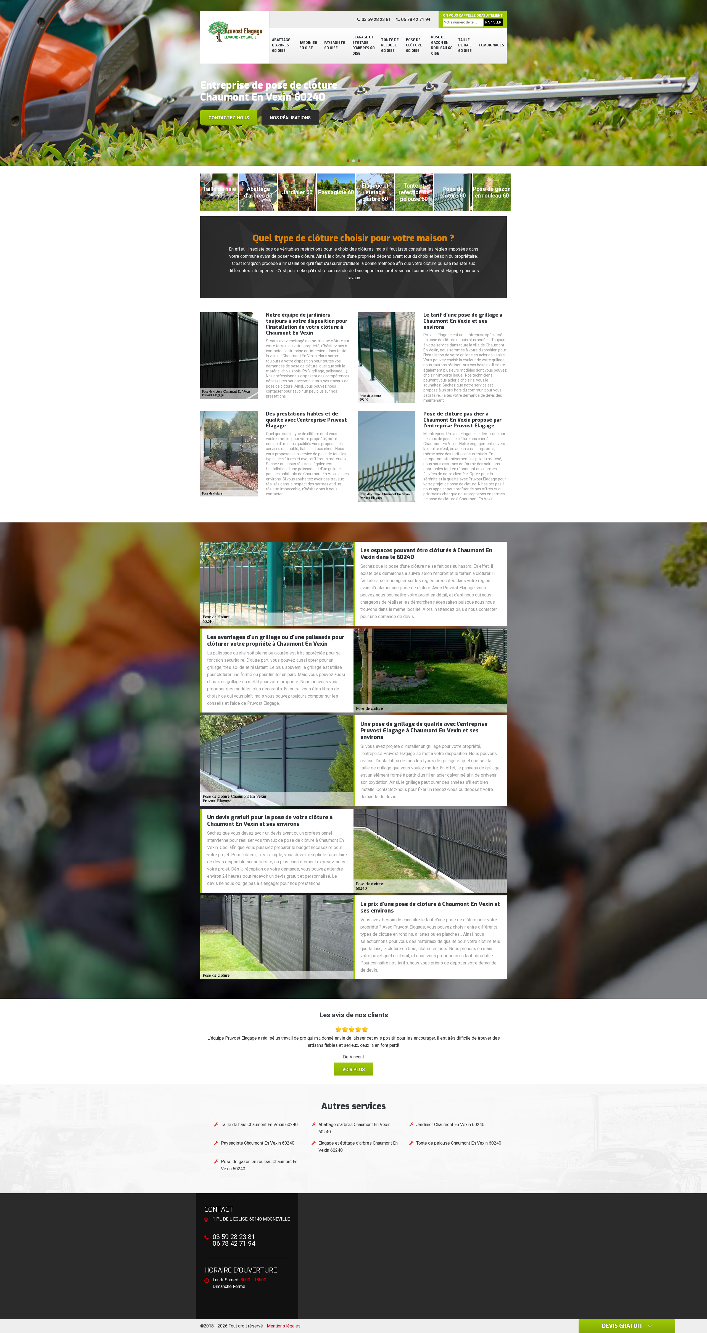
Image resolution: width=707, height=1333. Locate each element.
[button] (348, 161)
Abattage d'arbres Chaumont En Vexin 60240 (354, 1128)
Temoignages (491, 45)
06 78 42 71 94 (415, 19)
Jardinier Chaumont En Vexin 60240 (450, 1124)
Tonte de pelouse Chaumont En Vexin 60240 (458, 1143)
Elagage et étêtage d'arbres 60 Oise (363, 45)
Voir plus (353, 1069)
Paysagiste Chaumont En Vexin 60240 (257, 1143)
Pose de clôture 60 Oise (414, 45)
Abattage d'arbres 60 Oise (281, 45)
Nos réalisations (290, 117)
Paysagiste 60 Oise (334, 46)
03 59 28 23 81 (375, 19)
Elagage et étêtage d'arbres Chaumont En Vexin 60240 (358, 1146)
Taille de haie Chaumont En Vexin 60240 (259, 1124)
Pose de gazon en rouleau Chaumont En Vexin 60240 (259, 1165)
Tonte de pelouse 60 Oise (390, 45)
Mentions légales (283, 1326)
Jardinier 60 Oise (308, 46)
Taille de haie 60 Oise (465, 45)
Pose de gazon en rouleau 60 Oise (442, 45)
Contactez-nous (229, 117)
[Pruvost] (234, 31)
